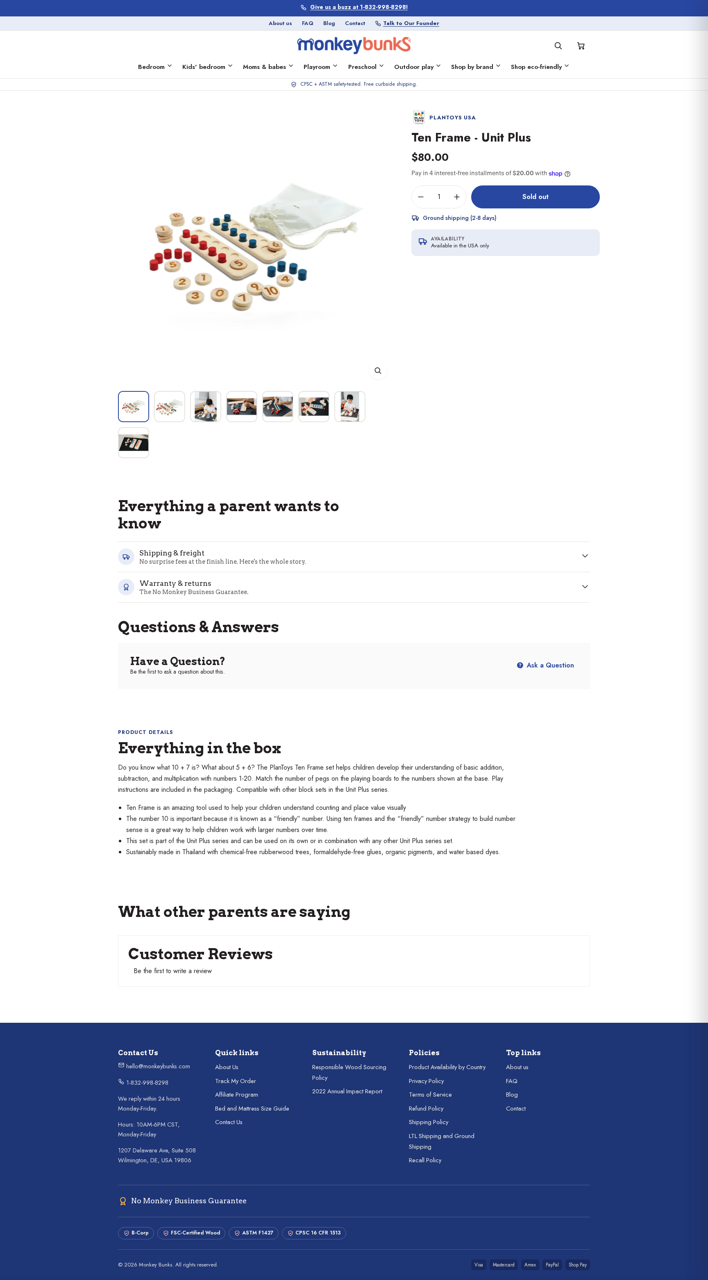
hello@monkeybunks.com (157, 1066)
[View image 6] (313, 406)
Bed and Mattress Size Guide (252, 1108)
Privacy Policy (426, 1081)
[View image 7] (349, 406)
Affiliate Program (236, 1094)
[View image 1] (133, 406)
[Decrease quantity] (421, 197)
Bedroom (151, 66)
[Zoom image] (378, 370)
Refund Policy (426, 1108)
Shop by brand (472, 66)
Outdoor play (413, 66)
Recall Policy (425, 1160)
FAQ (307, 23)
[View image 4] (241, 406)
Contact (355, 23)
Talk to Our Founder (411, 23)
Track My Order (235, 1081)
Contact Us (229, 1122)
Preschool (362, 66)
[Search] (558, 46)
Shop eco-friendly (536, 66)
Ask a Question (549, 665)
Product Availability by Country (447, 1067)
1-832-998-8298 (146, 1082)
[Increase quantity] (457, 197)
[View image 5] (277, 406)
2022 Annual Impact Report (347, 1091)
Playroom (317, 66)
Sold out (535, 196)
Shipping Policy (428, 1122)
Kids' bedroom (203, 66)
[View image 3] (205, 406)
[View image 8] (133, 442)
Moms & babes (264, 66)
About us (280, 23)
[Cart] (581, 46)
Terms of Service (430, 1094)
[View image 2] (169, 406)
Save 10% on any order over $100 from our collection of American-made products (359, 7)
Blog (329, 23)
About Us (226, 1067)
